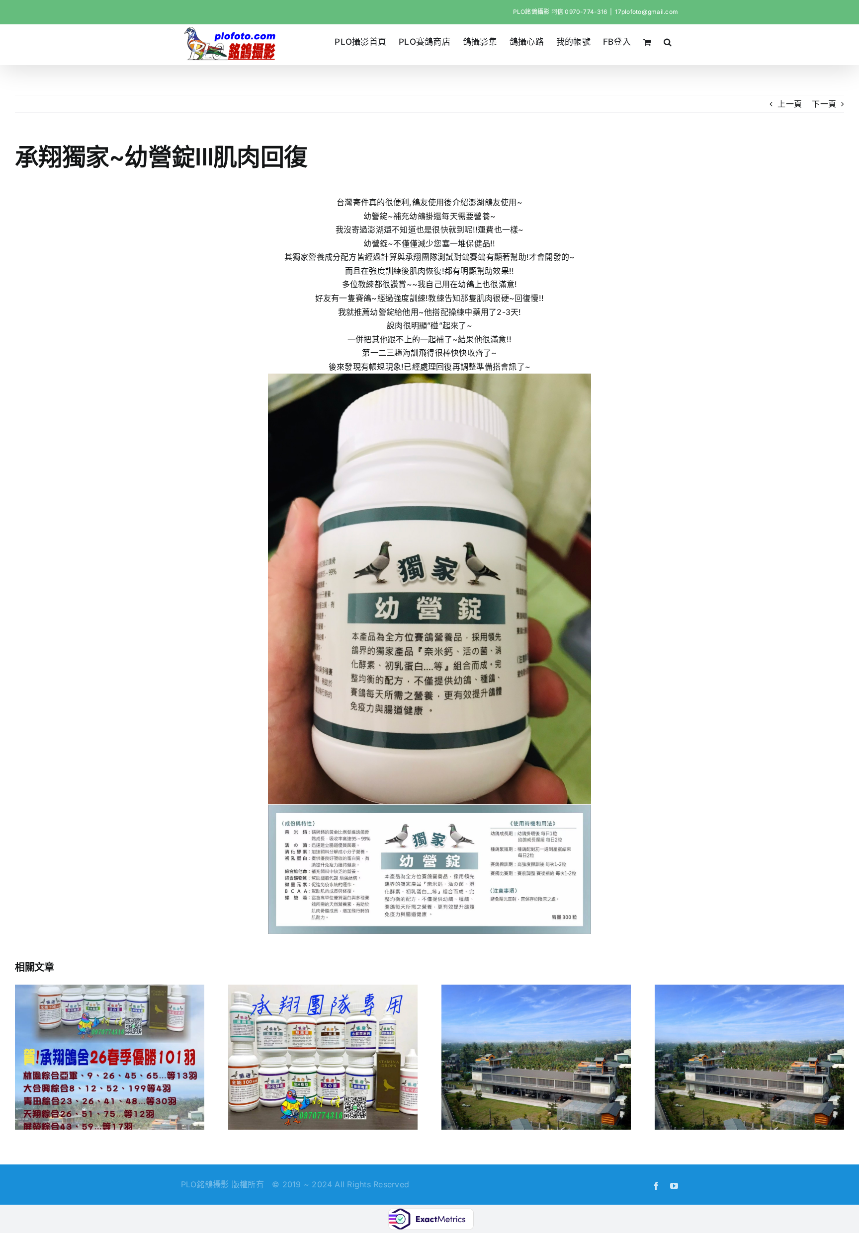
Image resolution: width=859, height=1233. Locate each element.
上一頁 (789, 104)
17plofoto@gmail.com (646, 11)
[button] (668, 41)
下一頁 (824, 104)
